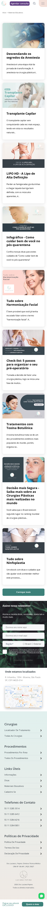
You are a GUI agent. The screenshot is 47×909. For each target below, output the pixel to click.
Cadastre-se (10, 791)
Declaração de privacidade (16, 853)
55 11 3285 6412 (11, 814)
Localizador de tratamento (17, 730)
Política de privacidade (14, 842)
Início (4, 13)
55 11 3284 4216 (11, 819)
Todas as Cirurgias (13, 735)
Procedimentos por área (15, 752)
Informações (10, 774)
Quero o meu (32, 904)
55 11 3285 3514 (11, 808)
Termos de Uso (11, 847)
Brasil (28, 644)
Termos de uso (21, 652)
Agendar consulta (20, 3)
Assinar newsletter (23, 660)
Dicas (6, 780)
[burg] (42, 3)
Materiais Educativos (14, 786)
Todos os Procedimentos (16, 758)
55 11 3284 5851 (11, 825)
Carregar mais (23, 592)
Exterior (37, 644)
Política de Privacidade (35, 652)
